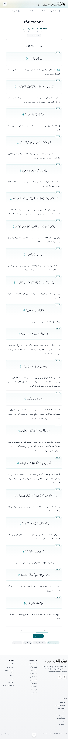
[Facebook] (65, 677)
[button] (41, 10)
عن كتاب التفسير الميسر (39, 643)
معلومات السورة (17, 643)
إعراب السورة (27, 643)
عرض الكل (28, 636)
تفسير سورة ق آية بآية (53, 643)
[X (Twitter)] (60, 677)
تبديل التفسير (34, 36)
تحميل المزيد (37, 636)
